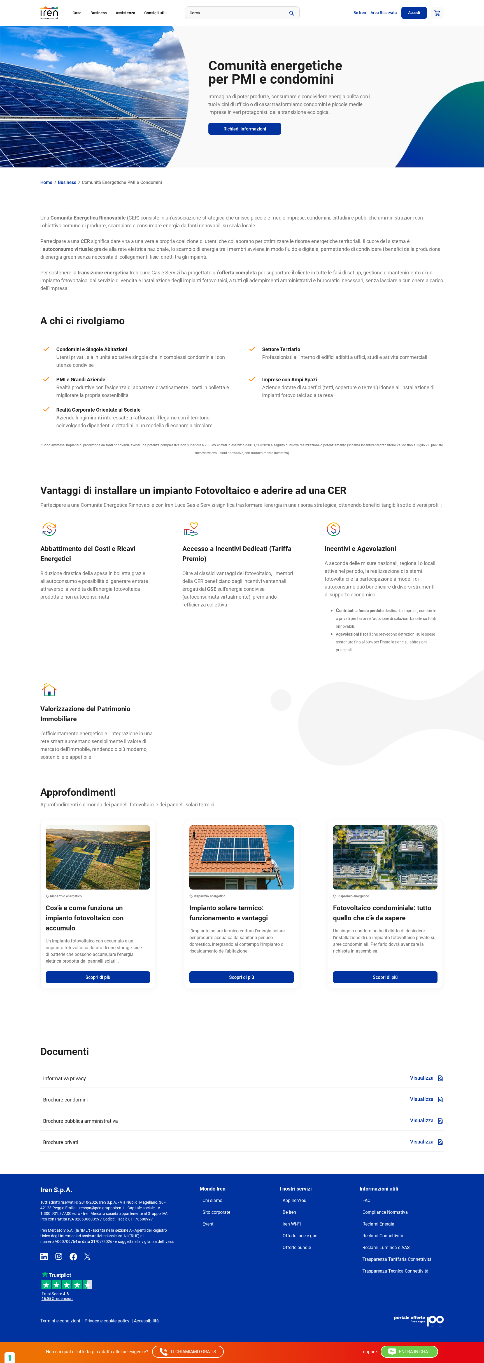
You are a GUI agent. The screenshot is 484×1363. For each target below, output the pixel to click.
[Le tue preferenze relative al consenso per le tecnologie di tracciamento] (9, 1357)
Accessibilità (146, 1321)
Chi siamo (212, 1200)
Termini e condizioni (60, 1321)
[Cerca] (291, 13)
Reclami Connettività (382, 1235)
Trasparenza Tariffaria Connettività (397, 1259)
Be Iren (359, 12)
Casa (77, 13)
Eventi (209, 1224)
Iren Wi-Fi (292, 1224)
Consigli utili (155, 13)
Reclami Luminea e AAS (386, 1247)
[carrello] (437, 13)
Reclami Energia (378, 1224)
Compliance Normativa (385, 1212)
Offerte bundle (297, 1247)
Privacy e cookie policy (107, 1321)
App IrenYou (294, 1200)
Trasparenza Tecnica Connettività (395, 1271)
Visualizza (422, 1078)
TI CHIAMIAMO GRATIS (192, 1351)
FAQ (366, 1200)
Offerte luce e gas (300, 1235)
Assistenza (125, 13)
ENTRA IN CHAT (414, 1351)
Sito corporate (216, 1212)
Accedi (414, 12)
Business (98, 13)
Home (46, 182)
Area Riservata (384, 12)
